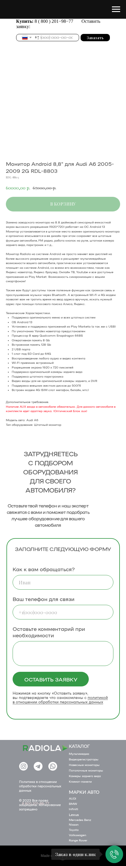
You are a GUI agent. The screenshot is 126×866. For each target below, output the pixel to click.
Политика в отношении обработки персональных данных (40, 786)
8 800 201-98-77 (35, 803)
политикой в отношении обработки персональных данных (60, 699)
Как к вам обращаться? (44, 569)
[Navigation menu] (116, 9)
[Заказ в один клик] (114, 854)
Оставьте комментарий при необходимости (49, 631)
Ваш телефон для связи (43, 598)
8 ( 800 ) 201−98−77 (54, 21)
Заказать (95, 37)
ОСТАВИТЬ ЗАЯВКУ (50, 679)
